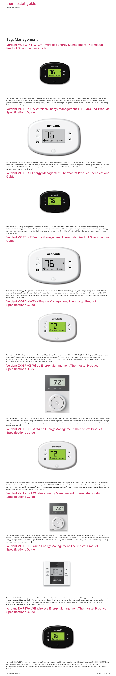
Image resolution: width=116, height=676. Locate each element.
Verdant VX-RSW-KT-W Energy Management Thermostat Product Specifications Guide (51, 303)
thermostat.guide (21, 3)
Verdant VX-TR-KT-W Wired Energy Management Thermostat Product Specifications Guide (54, 430)
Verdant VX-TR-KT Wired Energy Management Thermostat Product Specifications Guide (52, 547)
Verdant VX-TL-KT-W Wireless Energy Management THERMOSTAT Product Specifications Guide (57, 110)
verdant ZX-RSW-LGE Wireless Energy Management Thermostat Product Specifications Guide (56, 610)
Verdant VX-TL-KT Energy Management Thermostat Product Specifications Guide (57, 174)
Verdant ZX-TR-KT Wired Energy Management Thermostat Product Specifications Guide (52, 367)
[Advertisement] (58, 23)
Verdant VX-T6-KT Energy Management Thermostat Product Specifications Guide (58, 238)
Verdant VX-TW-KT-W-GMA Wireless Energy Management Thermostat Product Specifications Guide (54, 46)
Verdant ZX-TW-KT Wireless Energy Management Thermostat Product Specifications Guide (54, 494)
